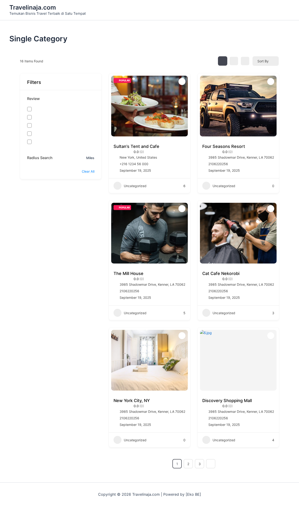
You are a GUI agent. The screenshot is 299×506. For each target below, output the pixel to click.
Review (33, 98)
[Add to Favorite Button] (181, 81)
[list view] (233, 61)
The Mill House (128, 273)
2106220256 (218, 164)
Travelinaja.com (32, 7)
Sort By (263, 61)
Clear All (88, 171)
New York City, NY (132, 400)
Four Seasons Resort (223, 146)
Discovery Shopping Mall (227, 400)
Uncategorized (135, 186)
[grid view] (222, 61)
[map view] (245, 61)
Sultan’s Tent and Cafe (136, 146)
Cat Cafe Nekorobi (220, 273)
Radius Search (40, 157)
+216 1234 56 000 (134, 164)
